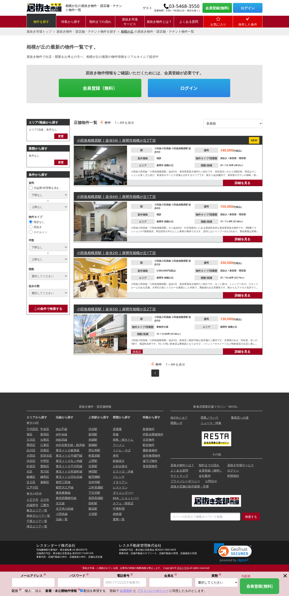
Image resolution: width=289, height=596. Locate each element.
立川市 (44, 500)
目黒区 (44, 450)
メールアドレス (33, 575)
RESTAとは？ (179, 417)
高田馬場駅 (95, 498)
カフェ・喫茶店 (123, 503)
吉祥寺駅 (94, 482)
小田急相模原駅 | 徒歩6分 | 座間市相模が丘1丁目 (116, 196)
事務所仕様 (162, 326)
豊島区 (44, 466)
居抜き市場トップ (39, 31)
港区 (29, 434)
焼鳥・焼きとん (123, 439)
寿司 (116, 455)
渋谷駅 (92, 429)
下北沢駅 (94, 493)
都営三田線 (63, 482)
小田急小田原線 (162, 148)
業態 (216, 575)
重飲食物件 (150, 450)
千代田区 (32, 429)
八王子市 (32, 500)
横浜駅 (92, 508)
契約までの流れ (100, 21)
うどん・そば (122, 450)
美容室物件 (150, 466)
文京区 (31, 439)
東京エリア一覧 (37, 510)
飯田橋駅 (94, 477)
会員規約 (126, 591)
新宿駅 (92, 434)
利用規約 (233, 476)
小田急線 (62, 514)
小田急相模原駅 (180, 148)
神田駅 (92, 471)
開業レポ (176, 423)
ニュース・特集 (211, 423)
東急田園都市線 (66, 498)
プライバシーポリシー (185, 481)
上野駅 (92, 461)
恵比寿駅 (94, 450)
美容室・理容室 (237, 158)
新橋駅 (92, 445)
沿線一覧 (62, 519)
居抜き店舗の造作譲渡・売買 (189, 486)
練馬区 (44, 477)
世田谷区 (46, 455)
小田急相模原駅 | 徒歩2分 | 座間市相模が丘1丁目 (116, 252)
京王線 (60, 503)
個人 (28, 591)
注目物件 (149, 439)
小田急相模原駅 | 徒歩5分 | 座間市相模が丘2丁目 (116, 140)
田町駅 (92, 503)
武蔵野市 (32, 505)
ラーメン (119, 445)
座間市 (160, 165)
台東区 (44, 439)
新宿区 (44, 434)
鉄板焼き (119, 461)
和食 (116, 434)
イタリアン (120, 482)
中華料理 (119, 508)
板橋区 (31, 477)
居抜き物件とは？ (159, 21)
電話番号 (125, 575)
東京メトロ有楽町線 (69, 471)
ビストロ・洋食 (123, 471)
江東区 (44, 445)
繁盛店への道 (240, 417)
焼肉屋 (117, 514)
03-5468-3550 (184, 6)
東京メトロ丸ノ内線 (69, 461)
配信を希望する (95, 591)
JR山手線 (61, 429)
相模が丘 (127, 31)
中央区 (44, 429)
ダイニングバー (123, 493)
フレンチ (119, 477)
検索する (251, 517)
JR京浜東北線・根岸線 (70, 445)
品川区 (31, 450)
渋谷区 (31, 461)
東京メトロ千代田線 (69, 466)
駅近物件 (149, 445)
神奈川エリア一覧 (38, 516)
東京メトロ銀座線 (67, 450)
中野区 (44, 461)
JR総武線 (61, 439)
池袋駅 (92, 439)
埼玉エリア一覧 (37, 526)
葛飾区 (44, 482)
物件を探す (41, 21)
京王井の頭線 (65, 508)
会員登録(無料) (217, 8)
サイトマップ (179, 476)
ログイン (248, 8)
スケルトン (40, 232)
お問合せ (211, 481)
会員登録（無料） (100, 88)
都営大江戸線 (65, 487)
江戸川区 (32, 487)
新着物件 (149, 429)
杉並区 (31, 466)
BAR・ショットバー (126, 498)
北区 (29, 471)
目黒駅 (92, 466)
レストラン (120, 487)
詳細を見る (242, 183)
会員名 (170, 575)
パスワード (79, 575)
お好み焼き (120, 466)
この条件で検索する (48, 308)
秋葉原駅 (94, 455)
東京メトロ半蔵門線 (69, 455)
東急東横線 (63, 493)
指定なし (39, 222)
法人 (38, 591)
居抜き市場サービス (130, 21)
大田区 (31, 455)
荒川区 (44, 471)
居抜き (38, 227)
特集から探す (70, 21)
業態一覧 (119, 519)
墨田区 (31, 445)
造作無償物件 (151, 455)
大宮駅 (92, 514)
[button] (233, 553)
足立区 (31, 482)
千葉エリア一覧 (37, 521)
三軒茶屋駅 (95, 487)
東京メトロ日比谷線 (69, 477)
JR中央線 (61, 434)
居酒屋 (117, 429)
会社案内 (205, 476)
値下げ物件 (150, 461)
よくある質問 (188, 21)
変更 (61, 136)
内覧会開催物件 (153, 434)
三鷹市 (44, 505)
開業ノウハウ (209, 417)
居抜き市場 (183, 568)
